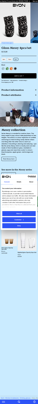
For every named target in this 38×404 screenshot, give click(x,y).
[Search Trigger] (19, 401)
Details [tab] (19, 182)
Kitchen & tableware (12, 398)
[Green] (7, 68)
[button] (19, 89)
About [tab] (31, 182)
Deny (19, 225)
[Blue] (3, 68)
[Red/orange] (11, 68)
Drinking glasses (25, 398)
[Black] (15, 68)
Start (2, 398)
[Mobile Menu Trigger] (3, 401)
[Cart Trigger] (34, 401)
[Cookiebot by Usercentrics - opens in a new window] (28, 176)
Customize (17, 219)
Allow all (19, 213)
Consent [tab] (7, 182)
